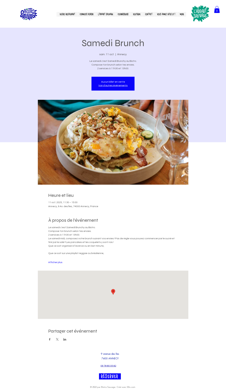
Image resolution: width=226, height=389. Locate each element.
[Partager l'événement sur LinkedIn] (64, 339)
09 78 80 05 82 (108, 366)
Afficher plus (55, 262)
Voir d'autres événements (113, 85)
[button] (217, 9)
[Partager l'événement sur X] (57, 339)
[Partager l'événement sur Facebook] (49, 339)
